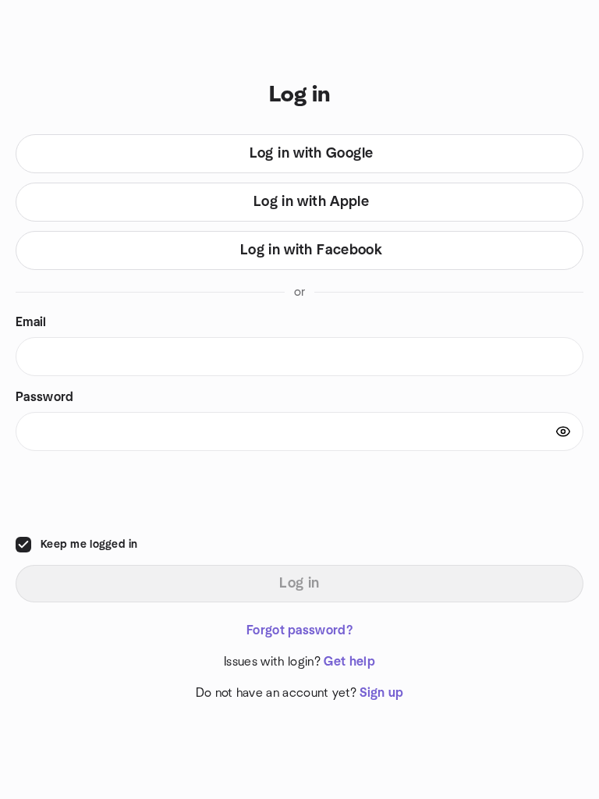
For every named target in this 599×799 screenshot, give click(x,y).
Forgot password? (299, 630)
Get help (349, 661)
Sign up (381, 693)
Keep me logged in (89, 544)
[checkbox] (23, 544)
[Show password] (563, 431)
